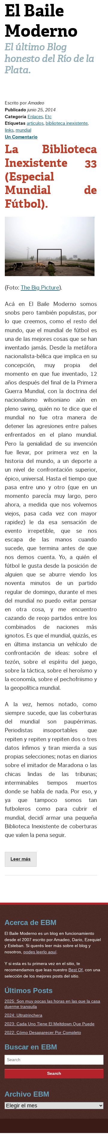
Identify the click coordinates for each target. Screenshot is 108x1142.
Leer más (20, 859)
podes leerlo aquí (39, 951)
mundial (23, 130)
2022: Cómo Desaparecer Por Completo (42, 1032)
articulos (35, 123)
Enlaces (35, 116)
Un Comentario (21, 137)
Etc (48, 116)
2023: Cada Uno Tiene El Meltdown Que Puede (49, 1023)
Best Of (75, 969)
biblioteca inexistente (67, 123)
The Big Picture (40, 288)
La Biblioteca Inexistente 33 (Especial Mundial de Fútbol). (51, 176)
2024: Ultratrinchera (23, 1015)
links (9, 130)
